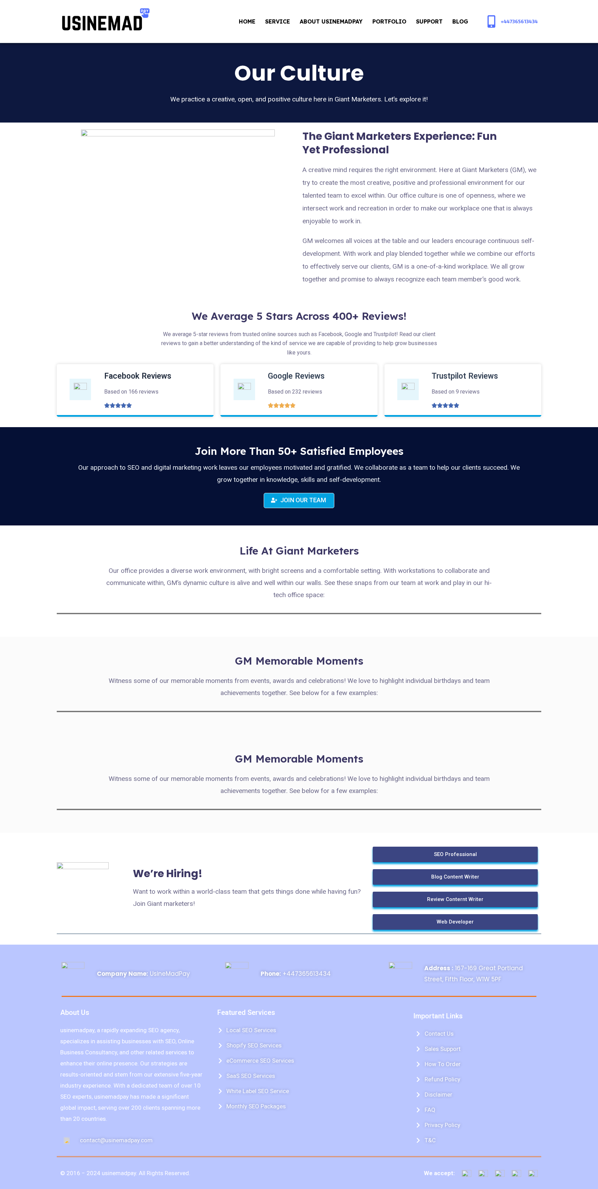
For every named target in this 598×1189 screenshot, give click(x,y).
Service (277, 21)
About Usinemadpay (331, 21)
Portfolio (389, 21)
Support (429, 21)
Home (247, 21)
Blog (460, 21)
